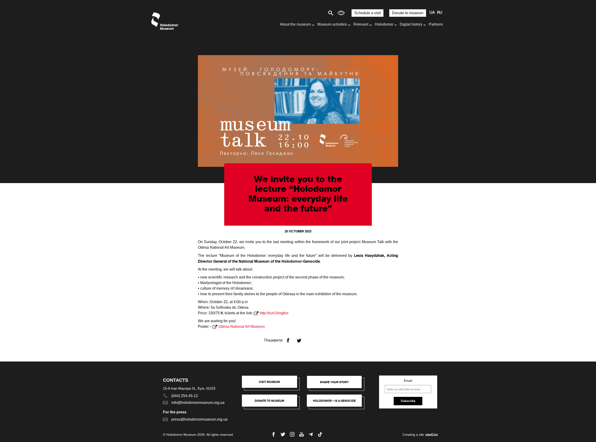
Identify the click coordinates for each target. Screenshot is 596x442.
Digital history (411, 24)
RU (439, 12)
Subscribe (408, 401)
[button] (272, 384)
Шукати (314, 13)
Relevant (360, 24)
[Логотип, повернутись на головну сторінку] (165, 21)
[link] (272, 403)
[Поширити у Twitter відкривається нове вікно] (301, 338)
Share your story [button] (334, 382)
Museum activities (332, 24)
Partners (436, 24)
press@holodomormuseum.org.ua (199, 419)
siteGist (431, 435)
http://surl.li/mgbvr (274, 313)
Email (408, 380)
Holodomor (384, 24)
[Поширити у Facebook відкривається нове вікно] (290, 338)
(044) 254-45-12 (184, 396)
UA (432, 12)
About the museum (295, 24)
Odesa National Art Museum (241, 326)
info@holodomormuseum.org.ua (197, 403)
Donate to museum (407, 13)
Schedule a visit (367, 13)
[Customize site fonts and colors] (341, 13)
